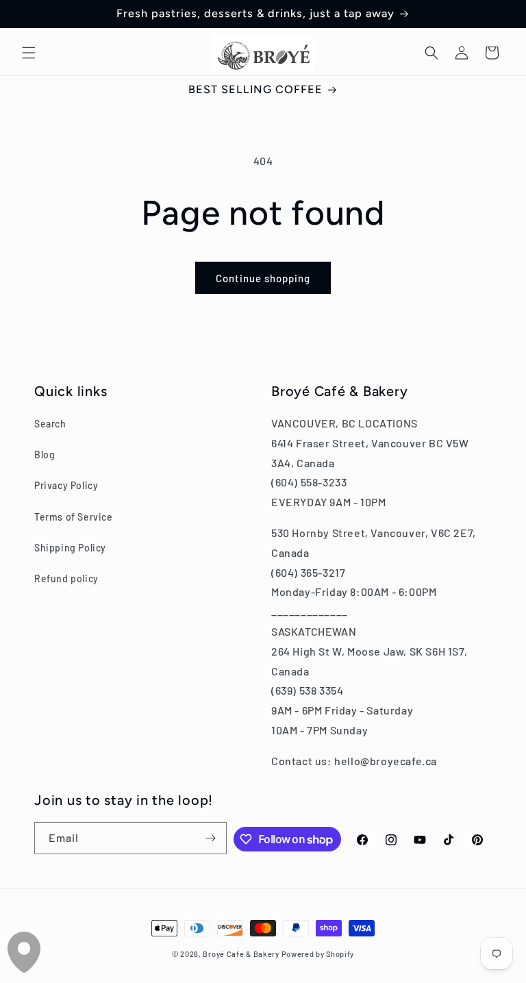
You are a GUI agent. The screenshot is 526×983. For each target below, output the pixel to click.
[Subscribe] (211, 838)
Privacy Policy (66, 485)
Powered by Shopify (318, 953)
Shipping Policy (70, 547)
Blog (44, 454)
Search (50, 424)
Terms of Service (73, 517)
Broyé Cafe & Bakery (241, 953)
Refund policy (66, 578)
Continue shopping (263, 278)
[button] (29, 53)
